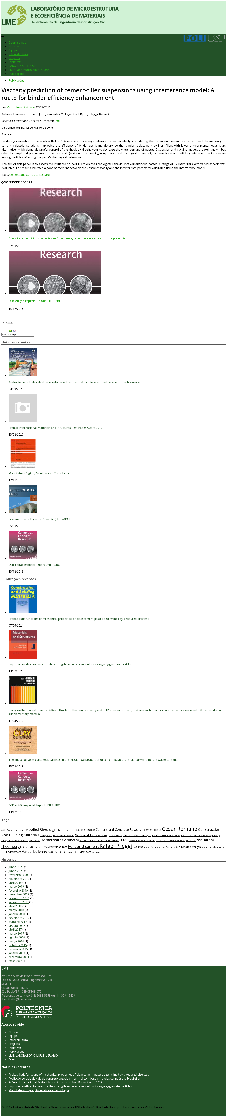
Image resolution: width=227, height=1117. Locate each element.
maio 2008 (15, 961)
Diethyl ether (46, 835)
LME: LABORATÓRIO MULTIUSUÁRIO (33, 1055)
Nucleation (191, 840)
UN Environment (11, 851)
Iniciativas (15, 62)
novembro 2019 (19, 879)
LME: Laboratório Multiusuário (29, 70)
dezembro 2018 (19, 894)
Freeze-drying (100, 835)
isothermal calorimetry (60, 839)
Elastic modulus (84, 835)
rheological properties (154, 847)
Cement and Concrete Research (30, 175)
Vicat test (85, 851)
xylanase (96, 852)
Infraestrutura (18, 54)
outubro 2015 (18, 945)
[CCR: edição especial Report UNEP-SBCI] (55, 293)
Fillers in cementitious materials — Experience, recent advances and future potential (67, 238)
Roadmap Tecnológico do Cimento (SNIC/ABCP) (40, 519)
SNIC (178, 847)
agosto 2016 (17, 937)
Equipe (13, 50)
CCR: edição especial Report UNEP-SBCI (35, 301)
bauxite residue (85, 829)
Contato (14, 1059)
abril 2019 (15, 883)
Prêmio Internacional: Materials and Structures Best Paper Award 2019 (55, 428)
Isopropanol (34, 840)
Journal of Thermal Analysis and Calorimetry (100, 840)
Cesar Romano (179, 828)
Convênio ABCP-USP (22, 66)
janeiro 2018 (17, 914)
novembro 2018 (19, 898)
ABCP (3, 830)
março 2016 (16, 941)
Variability (49, 852)
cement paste (152, 829)
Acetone (11, 830)
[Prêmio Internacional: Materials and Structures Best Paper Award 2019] (23, 421)
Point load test (58, 847)
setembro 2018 (19, 902)
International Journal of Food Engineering (200, 835)
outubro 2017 (18, 922)
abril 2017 (15, 929)
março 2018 (16, 910)
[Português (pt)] (10, 330)
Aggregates (20, 830)
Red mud (138, 847)
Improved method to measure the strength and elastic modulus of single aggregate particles (70, 664)
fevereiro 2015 (18, 949)
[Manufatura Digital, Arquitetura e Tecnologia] (23, 467)
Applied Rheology (40, 829)
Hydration (155, 835)
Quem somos (17, 42)
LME (124, 839)
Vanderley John (33, 851)
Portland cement (83, 846)
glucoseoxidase (115, 835)
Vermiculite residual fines (67, 852)
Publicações (16, 74)
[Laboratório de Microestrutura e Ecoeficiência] (60, 23)
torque (204, 847)
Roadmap (170, 847)
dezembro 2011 (19, 957)
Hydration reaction (171, 835)
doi (58, 121)
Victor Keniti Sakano (20, 107)
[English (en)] (14, 330)
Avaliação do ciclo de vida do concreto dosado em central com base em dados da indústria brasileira (74, 382)
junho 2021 (16, 867)
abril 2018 (15, 906)
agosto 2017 (17, 926)
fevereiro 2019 (18, 890)
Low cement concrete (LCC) (142, 840)
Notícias (14, 46)
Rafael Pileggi (115, 845)
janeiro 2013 (17, 953)
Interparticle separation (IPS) (14, 840)
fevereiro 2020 (18, 875)
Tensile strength (191, 847)
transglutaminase (217, 847)
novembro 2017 (19, 918)
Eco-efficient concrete (63, 835)
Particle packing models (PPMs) (34, 847)
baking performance (65, 830)
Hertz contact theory (136, 835)
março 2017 (16, 933)
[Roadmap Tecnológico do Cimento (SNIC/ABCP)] (23, 512)
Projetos (14, 58)
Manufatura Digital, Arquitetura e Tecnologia (39, 473)
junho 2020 (16, 871)
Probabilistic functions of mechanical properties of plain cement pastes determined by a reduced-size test (79, 619)
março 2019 (16, 886)
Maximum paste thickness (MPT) (170, 840)
